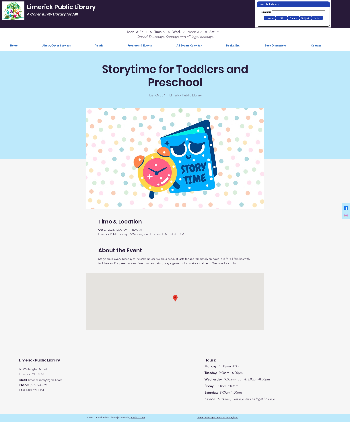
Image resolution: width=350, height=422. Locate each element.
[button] (242, 45)
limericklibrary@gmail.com (45, 380)
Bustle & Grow (138, 417)
